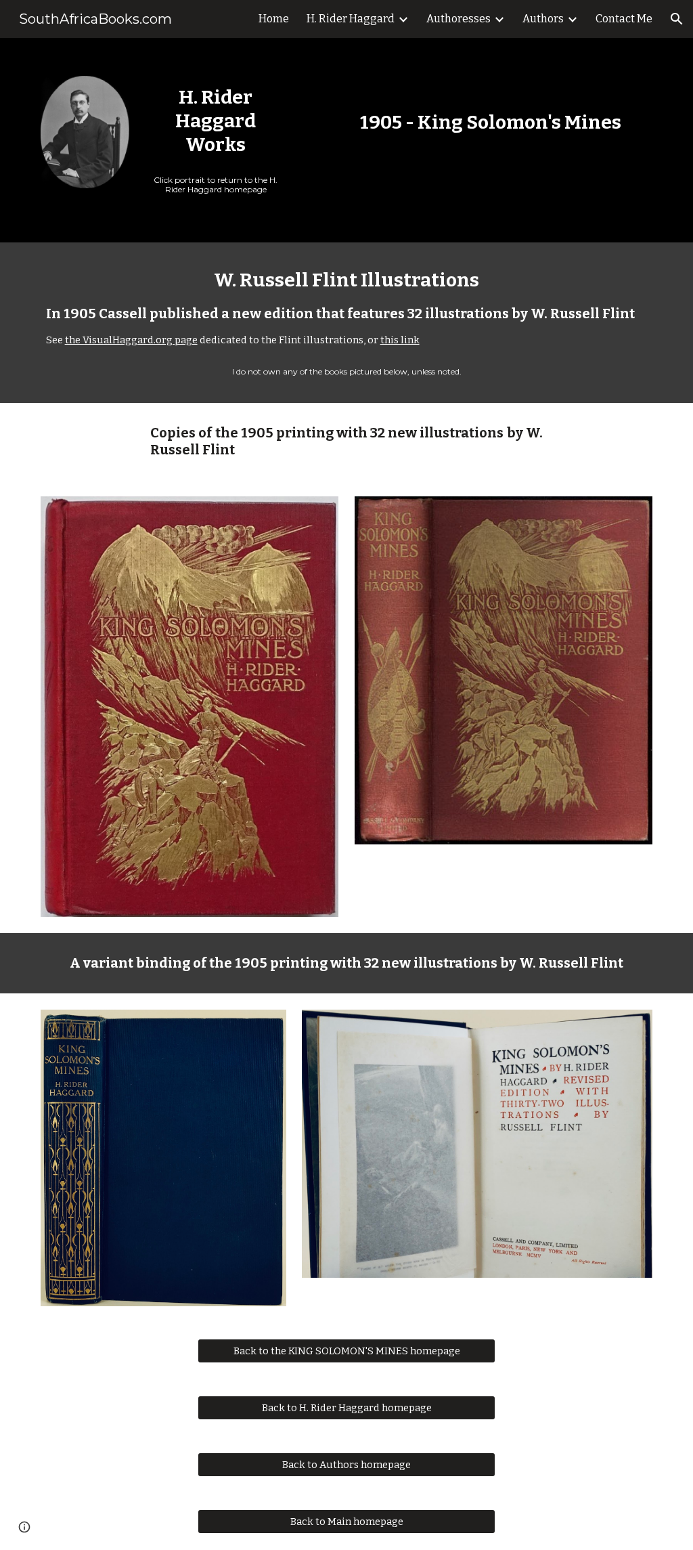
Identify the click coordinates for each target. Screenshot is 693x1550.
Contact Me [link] (624, 18)
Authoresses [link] (458, 18)
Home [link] (274, 18)
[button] (677, 19)
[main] (215, 121)
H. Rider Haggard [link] (351, 18)
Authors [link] (543, 18)
